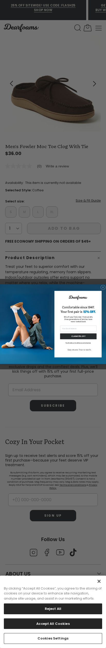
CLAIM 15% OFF (78, 336)
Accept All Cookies (52, 623)
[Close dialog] (103, 287)
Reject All (53, 608)
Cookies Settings (53, 638)
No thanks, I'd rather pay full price (78, 343)
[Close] (99, 581)
